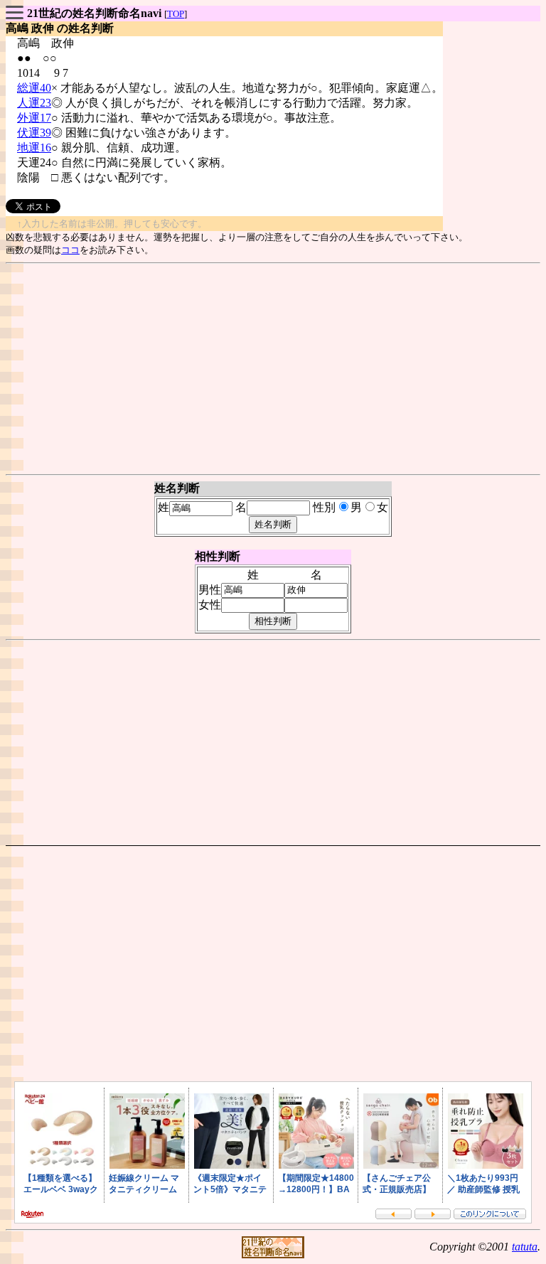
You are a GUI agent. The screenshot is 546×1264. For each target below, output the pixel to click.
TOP (175, 14)
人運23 (34, 103)
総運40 (34, 88)
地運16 (34, 147)
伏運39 (34, 133)
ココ (70, 250)
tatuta (524, 1247)
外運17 (34, 118)
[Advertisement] (273, 368)
